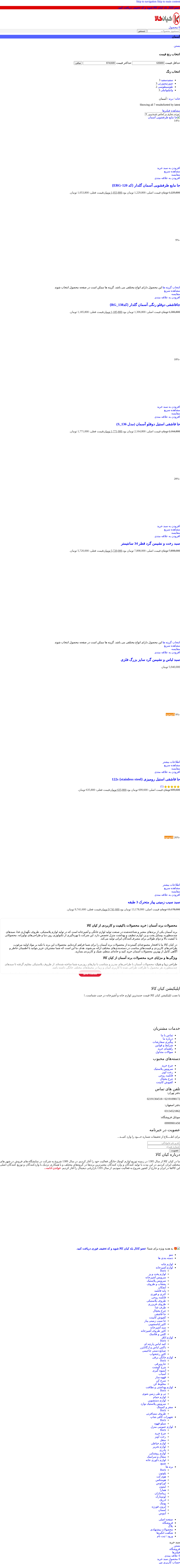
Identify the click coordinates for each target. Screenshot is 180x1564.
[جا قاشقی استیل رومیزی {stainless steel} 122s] (158, 711)
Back (163, 1270)
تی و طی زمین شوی (154, 1393)
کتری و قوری (158, 1294)
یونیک (163, 1503)
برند (170, 98)
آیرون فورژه (159, 1506)
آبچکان (162, 1287)
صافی (78, 63)
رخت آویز (160, 1436)
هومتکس (161, 1479)
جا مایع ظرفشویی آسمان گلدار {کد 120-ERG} (146, 185)
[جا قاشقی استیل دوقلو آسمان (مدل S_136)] (158, 356)
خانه (177, 98)
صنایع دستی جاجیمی (154, 1350)
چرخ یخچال (159, 1310)
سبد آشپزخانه (158, 1327)
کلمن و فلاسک (157, 1334)
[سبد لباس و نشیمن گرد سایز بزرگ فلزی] (158, 594)
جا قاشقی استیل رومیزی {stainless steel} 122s (146, 779)
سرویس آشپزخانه (155, 1277)
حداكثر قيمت (123, 62)
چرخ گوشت (159, 1367)
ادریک (162, 1499)
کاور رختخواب (158, 1354)
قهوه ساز (160, 1377)
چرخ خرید (160, 1433)
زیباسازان (160, 1493)
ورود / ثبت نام (165, 1536)
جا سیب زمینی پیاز (155, 1320)
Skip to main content (168, 1)
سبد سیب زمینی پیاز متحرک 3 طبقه (154, 902)
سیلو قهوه (160, 1423)
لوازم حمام (159, 1397)
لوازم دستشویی (157, 1400)
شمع (163, 1463)
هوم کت (161, 1476)
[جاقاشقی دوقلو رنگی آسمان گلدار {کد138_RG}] (158, 236)
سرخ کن (161, 1380)
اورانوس (161, 1483)
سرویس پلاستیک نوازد (153, 1403)
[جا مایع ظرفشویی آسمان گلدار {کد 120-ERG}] (164, 117)
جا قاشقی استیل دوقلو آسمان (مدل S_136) (148, 424)
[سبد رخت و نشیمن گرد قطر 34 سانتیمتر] (158, 475)
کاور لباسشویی (157, 1324)
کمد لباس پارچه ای (155, 1343)
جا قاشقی (160, 1314)
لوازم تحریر (159, 1446)
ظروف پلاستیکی (156, 1300)
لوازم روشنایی (157, 1453)
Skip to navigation (146, 1)
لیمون (162, 1486)
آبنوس (162, 1513)
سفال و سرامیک (156, 1456)
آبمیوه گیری (159, 1370)
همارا (163, 1489)
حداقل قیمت (172, 62)
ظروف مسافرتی (156, 1413)
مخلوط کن (159, 1383)
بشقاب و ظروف (156, 1284)
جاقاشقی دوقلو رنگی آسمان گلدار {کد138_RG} (145, 305)
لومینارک (161, 1496)
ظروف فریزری (157, 1304)
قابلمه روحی (158, 1297)
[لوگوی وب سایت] (167, 24)
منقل (163, 1439)
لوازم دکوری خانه (156, 1460)
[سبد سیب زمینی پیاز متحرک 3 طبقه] (158, 833)
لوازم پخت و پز (157, 1274)
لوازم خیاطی (158, 1443)
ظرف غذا (160, 1307)
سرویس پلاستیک (156, 1280)
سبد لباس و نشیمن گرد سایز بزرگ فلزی (150, 660)
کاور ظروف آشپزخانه (153, 1330)
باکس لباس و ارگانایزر (153, 1347)
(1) (161, 786)
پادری (162, 1449)
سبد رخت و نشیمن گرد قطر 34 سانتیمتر (150, 543)
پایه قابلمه (160, 1290)
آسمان (162, 1509)
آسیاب (162, 1373)
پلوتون (162, 1473)
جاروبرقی (160, 1363)
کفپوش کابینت (157, 1317)
